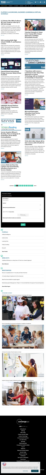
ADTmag (23, 430)
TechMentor (23, 455)
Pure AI (23, 446)
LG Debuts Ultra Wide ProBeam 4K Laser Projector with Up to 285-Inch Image (11, 22)
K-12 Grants (16, 5)
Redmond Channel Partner (23, 450)
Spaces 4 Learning (23, 454)
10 (32, 185)
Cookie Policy (35, 468)
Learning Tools (5, 241)
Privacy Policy (11, 211)
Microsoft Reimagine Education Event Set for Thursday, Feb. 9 (32, 113)
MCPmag (23, 441)
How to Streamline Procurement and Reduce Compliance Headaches (16, 323)
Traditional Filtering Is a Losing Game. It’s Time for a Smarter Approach (17, 260)
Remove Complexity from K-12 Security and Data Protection (14, 272)
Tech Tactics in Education (23, 457)
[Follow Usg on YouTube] (40, 2)
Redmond (23, 448)
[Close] (38, 463)
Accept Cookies (34, 470)
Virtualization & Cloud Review (23, 461)
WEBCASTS (5, 258)
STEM (26, 5)
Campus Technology (23, 436)
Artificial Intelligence (6, 234)
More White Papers (6, 286)
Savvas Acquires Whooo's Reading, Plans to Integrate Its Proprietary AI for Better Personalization (10, 134)
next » (35, 185)
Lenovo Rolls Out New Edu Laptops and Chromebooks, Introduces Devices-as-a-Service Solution (10, 167)
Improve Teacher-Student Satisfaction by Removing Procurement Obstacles (18, 380)
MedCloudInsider (23, 443)
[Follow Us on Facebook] (37, 2)
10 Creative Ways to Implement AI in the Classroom (12, 276)
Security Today (23, 452)
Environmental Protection (23, 438)
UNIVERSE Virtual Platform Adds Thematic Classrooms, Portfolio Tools (10, 107)
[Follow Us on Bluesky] (35, 2)
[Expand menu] (44, 2)
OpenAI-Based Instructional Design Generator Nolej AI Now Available (11, 73)
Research (21, 5)
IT (34, 5)
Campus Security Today (23, 434)
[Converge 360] (23, 422)
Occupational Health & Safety (23, 445)
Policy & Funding (5, 244)
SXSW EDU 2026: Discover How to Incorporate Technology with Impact (17, 295)
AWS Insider (23, 432)
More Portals (5, 251)
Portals (5, 232)
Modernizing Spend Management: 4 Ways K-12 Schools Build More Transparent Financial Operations (23, 282)
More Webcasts (5, 264)
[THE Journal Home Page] (7, 2)
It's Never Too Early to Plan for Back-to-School (11, 352)
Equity (31, 5)
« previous (11, 185)
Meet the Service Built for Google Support (11, 279)
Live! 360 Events (23, 439)
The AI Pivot (23, 459)
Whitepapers (6, 270)
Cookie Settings (25, 470)
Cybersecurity (5, 237)
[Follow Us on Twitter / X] (38, 2)
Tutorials (10, 5)
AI (28, 5)
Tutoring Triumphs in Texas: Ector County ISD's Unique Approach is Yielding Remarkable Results (34, 34)
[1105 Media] (23, 426)
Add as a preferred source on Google (30, 2)
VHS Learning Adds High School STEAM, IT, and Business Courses (11, 41)
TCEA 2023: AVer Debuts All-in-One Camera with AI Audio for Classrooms (35, 142)
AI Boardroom (23, 429)
